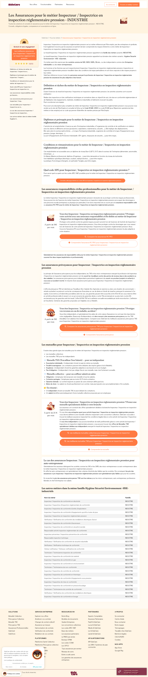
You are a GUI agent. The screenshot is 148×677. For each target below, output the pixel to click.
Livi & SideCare (93, 631)
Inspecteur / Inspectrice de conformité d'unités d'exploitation (65, 509)
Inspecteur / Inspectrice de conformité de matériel (61, 556)
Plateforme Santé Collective (44, 642)
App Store (118, 648)
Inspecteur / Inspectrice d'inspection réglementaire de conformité (67, 505)
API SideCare (92, 642)
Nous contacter (120, 622)
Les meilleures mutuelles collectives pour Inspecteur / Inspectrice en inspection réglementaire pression (100, 434)
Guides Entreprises (68, 622)
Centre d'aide (119, 619)
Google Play (119, 651)
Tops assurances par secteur (71, 649)
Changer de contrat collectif (45, 622)
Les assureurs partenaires (70, 634)
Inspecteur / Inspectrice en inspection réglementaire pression (65, 516)
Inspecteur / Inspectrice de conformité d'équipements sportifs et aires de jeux (71, 512)
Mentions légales (120, 634)
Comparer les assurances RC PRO (100, 237)
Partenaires (59, 4)
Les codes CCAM (67, 643)
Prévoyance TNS (14, 625)
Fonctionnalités (46, 4)
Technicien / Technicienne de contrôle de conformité (63, 589)
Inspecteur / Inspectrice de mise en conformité (60, 582)
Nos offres (33, 4)
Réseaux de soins (68, 652)
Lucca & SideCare (94, 625)
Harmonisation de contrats (44, 628)
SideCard (11, 631)
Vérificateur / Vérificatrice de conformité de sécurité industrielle (66, 542)
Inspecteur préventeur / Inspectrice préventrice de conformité (65, 534)
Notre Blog (65, 616)
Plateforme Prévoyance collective (46, 645)
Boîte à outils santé (68, 655)
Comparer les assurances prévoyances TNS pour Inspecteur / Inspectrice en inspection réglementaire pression (100, 327)
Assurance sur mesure (42, 625)
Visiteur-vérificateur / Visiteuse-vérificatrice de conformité (64, 549)
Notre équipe (119, 625)
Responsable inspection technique (56, 538)
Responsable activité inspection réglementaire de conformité (65, 531)
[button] (11, 673)
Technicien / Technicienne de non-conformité (60, 567)
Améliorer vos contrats (43, 619)
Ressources (70, 4)
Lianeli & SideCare (94, 634)
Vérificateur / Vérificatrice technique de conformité (61, 545)
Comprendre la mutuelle (99, 449)
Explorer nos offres (41, 616)
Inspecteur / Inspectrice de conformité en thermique (62, 575)
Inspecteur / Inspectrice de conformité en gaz (60, 560)
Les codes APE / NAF (69, 628)
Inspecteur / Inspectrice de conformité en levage (61, 597)
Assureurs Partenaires (95, 619)
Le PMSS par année (68, 637)
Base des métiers (67, 631)
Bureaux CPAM (67, 640)
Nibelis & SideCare (94, 628)
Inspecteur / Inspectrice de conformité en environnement (64, 564)
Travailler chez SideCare (123, 631)
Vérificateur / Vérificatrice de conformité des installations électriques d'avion (70, 520)
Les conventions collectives (71, 625)
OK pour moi (37, 667)
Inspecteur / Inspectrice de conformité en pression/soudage (65, 586)
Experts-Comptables (95, 616)
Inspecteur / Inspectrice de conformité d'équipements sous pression (67, 578)
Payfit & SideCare (94, 622)
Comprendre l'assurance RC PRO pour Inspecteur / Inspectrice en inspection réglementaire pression (100, 244)
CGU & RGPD (119, 637)
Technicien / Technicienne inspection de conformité (62, 553)
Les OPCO (65, 646)
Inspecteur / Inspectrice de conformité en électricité (62, 501)
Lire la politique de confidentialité (13, 660)
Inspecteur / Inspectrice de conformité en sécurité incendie (64, 527)
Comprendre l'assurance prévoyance (100, 335)
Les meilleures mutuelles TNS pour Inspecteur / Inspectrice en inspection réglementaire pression (100, 442)
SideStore (11, 634)
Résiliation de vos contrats (44, 634)
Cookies (118, 640)
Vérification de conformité (44, 631)
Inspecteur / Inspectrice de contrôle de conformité (61, 571)
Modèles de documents (70, 619)
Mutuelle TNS (13, 622)
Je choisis (23, 667)
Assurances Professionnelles (18, 628)
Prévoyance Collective (16, 619)
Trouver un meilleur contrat (129, 4)
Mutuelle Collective (15, 616)
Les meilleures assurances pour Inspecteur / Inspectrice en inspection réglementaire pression (24, 54)
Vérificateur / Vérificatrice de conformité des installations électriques (67, 593)
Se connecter (110, 4)
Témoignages (119, 628)
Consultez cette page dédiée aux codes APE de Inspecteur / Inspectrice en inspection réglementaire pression (90, 180)
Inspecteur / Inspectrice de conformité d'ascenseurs (62, 523)
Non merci (9, 667)
